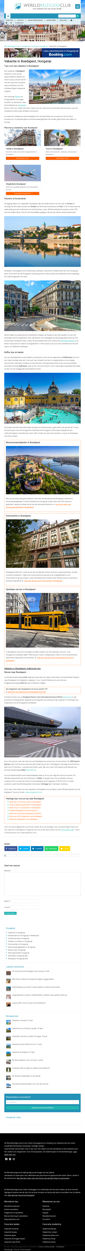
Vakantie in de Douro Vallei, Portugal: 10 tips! (29, 1036)
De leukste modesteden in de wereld (26, 1076)
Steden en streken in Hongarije (20, 941)
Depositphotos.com (11, 1219)
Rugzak (45, 1213)
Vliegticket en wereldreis (13, 1213)
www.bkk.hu (30, 770)
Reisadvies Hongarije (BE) (18, 958)
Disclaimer (60, 1247)
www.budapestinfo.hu (33, 792)
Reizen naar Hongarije (17, 950)
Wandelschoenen (49, 1216)
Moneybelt (46, 1209)
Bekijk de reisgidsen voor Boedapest (23, 819)
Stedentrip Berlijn (49, 1229)
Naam (7, 901)
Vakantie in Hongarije (16, 933)
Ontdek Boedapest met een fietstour (23, 810)
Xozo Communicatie (47, 1247)
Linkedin (38, 848)
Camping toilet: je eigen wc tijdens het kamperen (31, 1068)
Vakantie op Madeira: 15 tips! (23, 1052)
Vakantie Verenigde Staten (14, 1239)
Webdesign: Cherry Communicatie (17, 1249)
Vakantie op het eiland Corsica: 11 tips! (27, 1044)
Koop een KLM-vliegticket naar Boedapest (25, 816)
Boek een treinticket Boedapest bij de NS (25, 813)
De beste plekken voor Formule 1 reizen (27, 1060)
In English (19, 23)
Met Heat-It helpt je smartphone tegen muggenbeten (33, 979)
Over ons (9, 20)
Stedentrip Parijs (48, 1239)
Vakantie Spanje (10, 1232)
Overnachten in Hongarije (18, 944)
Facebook (12, 848)
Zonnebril (46, 1219)
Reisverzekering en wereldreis (16, 1216)
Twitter (25, 848)
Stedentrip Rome (49, 1242)
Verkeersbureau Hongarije (18, 938)
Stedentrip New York (50, 1235)
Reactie (7, 870)
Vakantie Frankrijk (11, 1229)
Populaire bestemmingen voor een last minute (30, 1084)
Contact (20, 20)
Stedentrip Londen (49, 1232)
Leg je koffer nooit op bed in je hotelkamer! (29, 1003)
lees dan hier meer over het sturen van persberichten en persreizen (43, 1178)
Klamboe (45, 1206)
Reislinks (63, 20)
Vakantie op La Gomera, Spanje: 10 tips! (27, 1028)
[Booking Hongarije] (42, 57)
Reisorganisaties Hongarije (18, 953)
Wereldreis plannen (11, 1206)
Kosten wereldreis (11, 1209)
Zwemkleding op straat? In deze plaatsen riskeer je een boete (36, 987)
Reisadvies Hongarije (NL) (18, 956)
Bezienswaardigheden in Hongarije (21, 947)
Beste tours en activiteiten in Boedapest (25, 808)
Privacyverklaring (35, 20)
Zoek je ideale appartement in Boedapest (25, 805)
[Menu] (77, 6)
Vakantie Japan (10, 1235)
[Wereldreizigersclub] (42, 9)
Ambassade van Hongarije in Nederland (23, 935)
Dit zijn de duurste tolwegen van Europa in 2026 (30, 971)
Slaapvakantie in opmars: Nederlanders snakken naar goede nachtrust (39, 995)
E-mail (66, 848)
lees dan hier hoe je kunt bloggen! (21, 1195)
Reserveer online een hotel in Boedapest (25, 802)
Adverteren (51, 20)
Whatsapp (52, 848)
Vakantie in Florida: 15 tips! (22, 1020)
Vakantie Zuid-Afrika (12, 1242)
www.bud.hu (67, 697)
